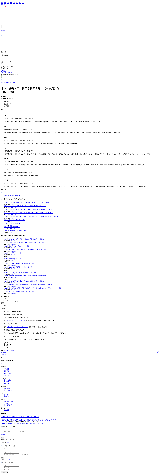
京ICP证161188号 (19, 423)
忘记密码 (3, 434)
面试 (23, 3)
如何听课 (6, 371)
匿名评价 (5, 305)
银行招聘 (30, 417)
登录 (2, 4)
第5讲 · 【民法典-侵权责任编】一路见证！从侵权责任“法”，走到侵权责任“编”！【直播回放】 (31, 216)
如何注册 (6, 368)
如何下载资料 (8, 375)
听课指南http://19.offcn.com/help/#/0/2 (17, 327)
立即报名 (3, 71)
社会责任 (15, 420)
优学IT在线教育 (5, 417)
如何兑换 (6, 383)
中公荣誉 (9, 420)
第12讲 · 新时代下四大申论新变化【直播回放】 (18, 246)
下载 (8, 3)
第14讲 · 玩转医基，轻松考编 (12, 253)
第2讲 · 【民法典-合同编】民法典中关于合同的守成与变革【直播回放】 (25, 206)
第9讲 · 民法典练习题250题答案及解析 (15, 230)
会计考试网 (13, 417)
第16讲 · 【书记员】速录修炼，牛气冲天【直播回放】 (20, 263)
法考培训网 (36, 417)
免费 (11, 3)
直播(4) (6, 195)
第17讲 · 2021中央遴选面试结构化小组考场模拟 (18, 267)
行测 (17, 3)
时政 (14, 3)
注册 (5, 4)
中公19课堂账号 (8, 390)
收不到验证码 (8, 388)
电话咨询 (3, 72)
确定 (2, 363)
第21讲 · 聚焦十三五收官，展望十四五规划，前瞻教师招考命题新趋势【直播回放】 (28, 284)
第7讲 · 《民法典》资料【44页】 (13, 223)
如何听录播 (7, 373)
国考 (4, 30)
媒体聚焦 (22, 420)
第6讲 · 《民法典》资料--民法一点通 (14, 220)
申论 (20, 3)
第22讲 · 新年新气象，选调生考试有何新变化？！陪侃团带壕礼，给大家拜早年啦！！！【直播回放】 (34, 288)
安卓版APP (7, 395)
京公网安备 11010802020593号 (34, 423)
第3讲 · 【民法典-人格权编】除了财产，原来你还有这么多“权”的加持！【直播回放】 (29, 209)
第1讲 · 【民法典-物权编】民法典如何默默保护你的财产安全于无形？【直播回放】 (28, 202)
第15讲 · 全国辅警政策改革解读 (13, 258)
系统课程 (6, 82)
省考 (2, 30)
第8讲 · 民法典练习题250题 (12, 227)
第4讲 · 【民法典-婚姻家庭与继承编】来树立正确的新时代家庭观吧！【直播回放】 (28, 213)
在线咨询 (9, 72)
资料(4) (18, 195)
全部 (2, 195)
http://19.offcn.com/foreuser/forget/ (16, 320)
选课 (5, 3)
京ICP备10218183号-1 (7, 423)
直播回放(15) (12, 195)
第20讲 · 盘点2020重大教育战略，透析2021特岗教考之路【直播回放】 (24, 281)
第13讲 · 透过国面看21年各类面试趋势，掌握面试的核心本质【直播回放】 (26, 249)
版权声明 (34, 420)
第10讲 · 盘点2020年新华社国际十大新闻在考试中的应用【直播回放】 (24, 239)
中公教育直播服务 (9, 401)
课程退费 (6, 382)
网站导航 (53, 420)
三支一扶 (13, 82)
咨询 (158, 352)
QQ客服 (6, 403)
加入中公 (41, 420)
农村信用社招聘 (22, 417)
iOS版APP (7, 396)
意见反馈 (3, 354)
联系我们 (28, 420)
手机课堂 (3, 352)
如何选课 (6, 370)
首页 (2, 3)
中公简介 (3, 420)
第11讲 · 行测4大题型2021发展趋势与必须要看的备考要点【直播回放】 (25, 242)
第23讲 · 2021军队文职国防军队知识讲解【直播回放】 (20, 291)
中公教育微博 (8, 405)
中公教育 (6, 410)
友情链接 (47, 420)
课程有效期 (7, 380)
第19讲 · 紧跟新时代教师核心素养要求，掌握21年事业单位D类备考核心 (25, 276)
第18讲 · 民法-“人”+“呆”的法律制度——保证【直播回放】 (21, 272)
